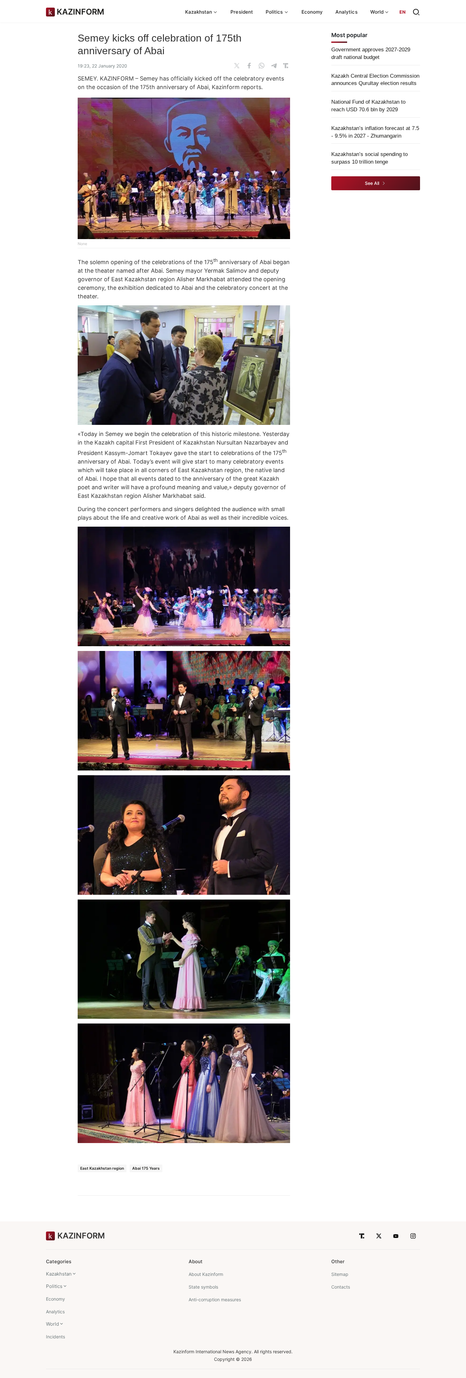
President (241, 12)
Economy (312, 12)
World (52, 1324)
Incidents (55, 1336)
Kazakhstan (59, 1274)
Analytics (346, 12)
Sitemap (339, 1274)
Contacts (340, 1287)
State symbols (203, 1287)
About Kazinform (206, 1274)
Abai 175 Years (146, 1168)
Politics (54, 1286)
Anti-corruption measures (215, 1299)
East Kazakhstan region (102, 1168)
